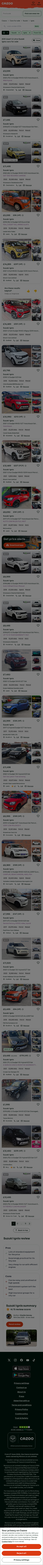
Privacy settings (21, 1560)
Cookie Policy (7, 1542)
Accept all (22, 1546)
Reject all (21, 1553)
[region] (21, 1546)
